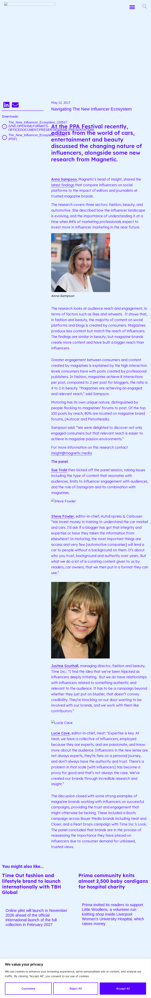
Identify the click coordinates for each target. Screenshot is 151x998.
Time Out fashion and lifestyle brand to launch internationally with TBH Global (31, 883)
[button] (132, 7)
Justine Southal (64, 666)
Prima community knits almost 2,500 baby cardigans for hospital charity (113, 881)
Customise (28, 988)
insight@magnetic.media (71, 453)
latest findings (62, 185)
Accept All (123, 988)
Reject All (76, 988)
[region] (75, 978)
